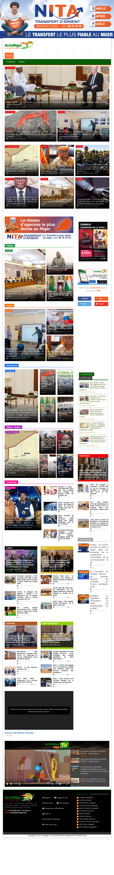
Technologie (96, 55)
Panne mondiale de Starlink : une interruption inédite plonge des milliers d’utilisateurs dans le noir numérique (65, 520)
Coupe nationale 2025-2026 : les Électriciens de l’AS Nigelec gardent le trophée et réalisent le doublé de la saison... (63, 591)
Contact (21, 61)
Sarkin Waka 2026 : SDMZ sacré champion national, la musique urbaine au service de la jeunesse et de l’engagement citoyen (20, 563)
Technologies (10, 488)
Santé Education (84, 808)
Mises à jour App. (50, 824)
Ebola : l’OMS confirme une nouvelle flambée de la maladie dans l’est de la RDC (63, 680)
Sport (77, 55)
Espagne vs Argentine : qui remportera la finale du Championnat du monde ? (99, 602)
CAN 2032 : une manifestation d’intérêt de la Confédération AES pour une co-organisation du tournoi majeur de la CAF (56, 563)
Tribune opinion (84, 805)
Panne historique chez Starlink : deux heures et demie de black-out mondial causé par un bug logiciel (65, 506)
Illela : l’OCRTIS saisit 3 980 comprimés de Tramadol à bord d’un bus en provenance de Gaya (92, 472)
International (40, 55)
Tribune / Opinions (12, 146)
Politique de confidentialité (54, 808)
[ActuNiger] (20, 45)
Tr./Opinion (10, 61)
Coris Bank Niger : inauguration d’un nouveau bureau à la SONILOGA (27, 680)
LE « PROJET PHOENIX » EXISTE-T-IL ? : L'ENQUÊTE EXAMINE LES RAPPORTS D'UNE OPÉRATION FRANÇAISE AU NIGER (92, 426)
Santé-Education (65, 55)
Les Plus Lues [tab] (86, 378)
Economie (52, 55)
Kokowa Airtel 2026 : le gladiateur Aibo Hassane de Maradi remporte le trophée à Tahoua (63, 578)
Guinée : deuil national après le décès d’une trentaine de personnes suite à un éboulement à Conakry (92, 413)
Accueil (9, 55)
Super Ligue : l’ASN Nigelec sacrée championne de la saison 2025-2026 (63, 603)
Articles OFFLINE (85, 821)
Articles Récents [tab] (87, 374)
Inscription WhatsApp (52, 819)
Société (28, 55)
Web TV (48, 814)
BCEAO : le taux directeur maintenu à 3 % (27, 668)
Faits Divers (83, 824)
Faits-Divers (48, 803)
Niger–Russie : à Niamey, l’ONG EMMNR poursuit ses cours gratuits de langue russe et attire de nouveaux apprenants (93, 386)
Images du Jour (62, 798)
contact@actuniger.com (18, 813)
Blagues (47, 798)
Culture (86, 55)
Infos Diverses (83, 545)
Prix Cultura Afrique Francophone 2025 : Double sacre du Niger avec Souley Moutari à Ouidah (27, 610)
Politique (18, 55)
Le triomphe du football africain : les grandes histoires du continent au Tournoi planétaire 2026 (99, 579)
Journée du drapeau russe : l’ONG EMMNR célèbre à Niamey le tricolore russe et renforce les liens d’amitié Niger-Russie (93, 440)
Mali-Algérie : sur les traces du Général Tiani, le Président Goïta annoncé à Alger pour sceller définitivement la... (93, 399)
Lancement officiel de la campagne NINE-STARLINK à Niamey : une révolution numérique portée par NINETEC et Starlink (65, 534)
